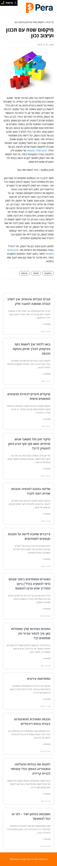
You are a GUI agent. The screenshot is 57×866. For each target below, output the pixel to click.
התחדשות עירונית (38, 678)
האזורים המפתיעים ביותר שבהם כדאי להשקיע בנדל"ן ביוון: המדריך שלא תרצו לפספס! (29, 583)
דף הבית (50, 22)
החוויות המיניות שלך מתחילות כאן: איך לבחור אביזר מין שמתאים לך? (30, 633)
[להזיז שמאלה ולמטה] (2, 3)
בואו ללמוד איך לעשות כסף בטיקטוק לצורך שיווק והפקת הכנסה (31, 348)
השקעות (47, 273)
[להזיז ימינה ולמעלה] (3, 2)
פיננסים (24, 273)
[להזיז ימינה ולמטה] (3, 3)
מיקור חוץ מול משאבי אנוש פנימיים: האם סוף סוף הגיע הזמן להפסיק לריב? (29, 443)
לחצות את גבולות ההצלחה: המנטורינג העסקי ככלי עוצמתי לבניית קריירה (30, 768)
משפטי (36, 273)
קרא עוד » (46, 324)
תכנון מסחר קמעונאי (37, 150)
